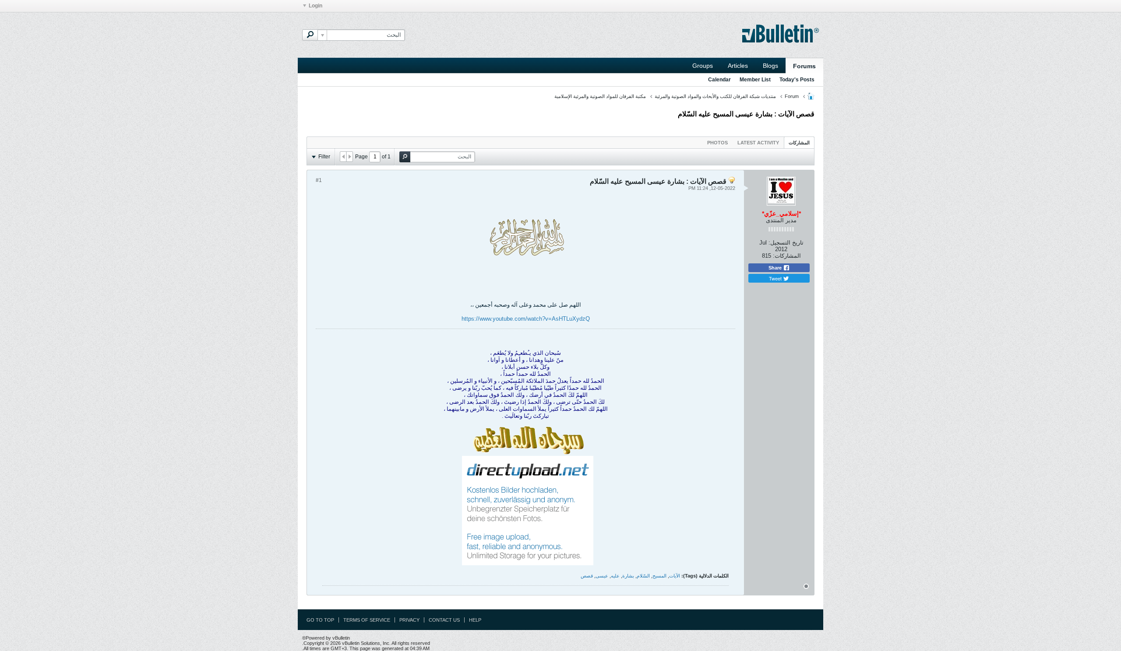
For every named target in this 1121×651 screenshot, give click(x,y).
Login (315, 6)
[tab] (799, 142)
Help (475, 620)
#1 (319, 180)
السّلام (643, 575)
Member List (755, 80)
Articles (738, 65)
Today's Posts (796, 80)
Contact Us (444, 620)
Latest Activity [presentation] (758, 142)
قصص (587, 575)
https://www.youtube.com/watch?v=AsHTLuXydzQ (526, 318)
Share (775, 267)
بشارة (628, 575)
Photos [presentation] (717, 142)
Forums (804, 66)
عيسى (602, 575)
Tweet (776, 278)
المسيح (659, 575)
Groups (702, 65)
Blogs (770, 65)
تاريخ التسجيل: (786, 242)
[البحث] (310, 35)
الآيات (674, 575)
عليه (615, 575)
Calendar (719, 80)
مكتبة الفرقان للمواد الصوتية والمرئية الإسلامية (600, 96)
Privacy (409, 620)
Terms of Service (366, 620)
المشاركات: (787, 255)
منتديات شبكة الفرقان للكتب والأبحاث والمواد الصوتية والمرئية (715, 96)
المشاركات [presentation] (799, 142)
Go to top (320, 620)
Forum (792, 96)
